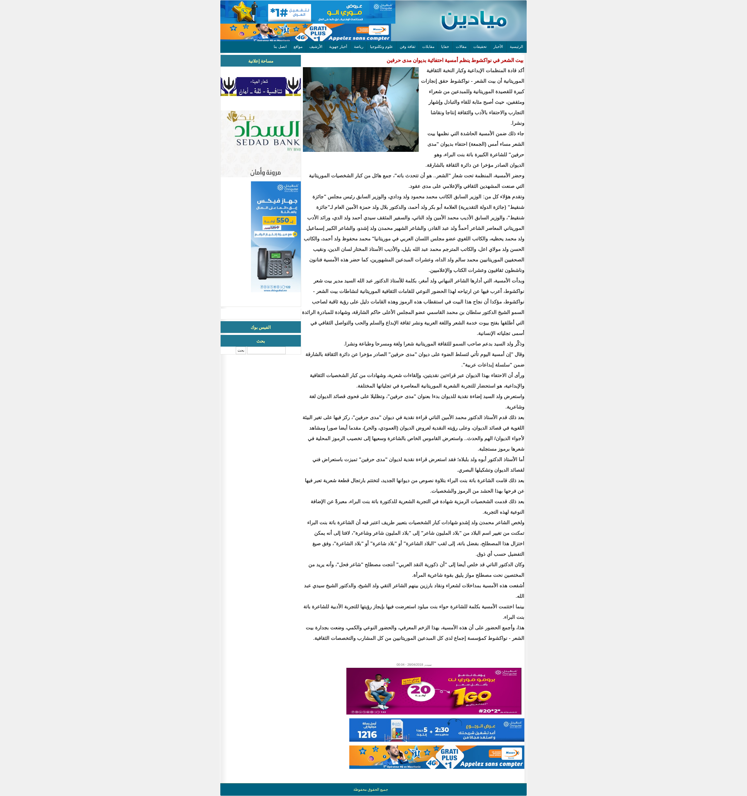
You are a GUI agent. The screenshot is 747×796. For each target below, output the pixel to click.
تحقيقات (480, 46)
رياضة (358, 46)
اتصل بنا (280, 46)
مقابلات (428, 46)
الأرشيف (315, 46)
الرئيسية (516, 46)
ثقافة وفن (408, 46)
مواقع (298, 46)
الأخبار (498, 46)
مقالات (461, 46)
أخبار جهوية (338, 46)
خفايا (445, 46)
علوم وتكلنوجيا (381, 46)
